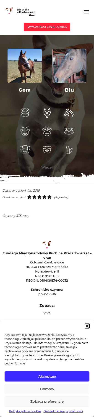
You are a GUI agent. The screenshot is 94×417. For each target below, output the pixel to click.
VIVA (47, 313)
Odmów (47, 389)
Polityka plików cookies (25, 411)
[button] (87, 326)
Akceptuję (47, 376)
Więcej (47, 167)
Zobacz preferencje (47, 401)
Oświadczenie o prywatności (63, 411)
